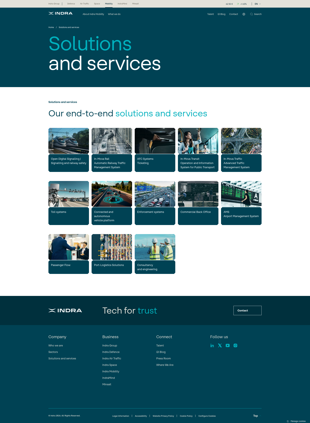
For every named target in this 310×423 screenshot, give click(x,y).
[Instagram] (235, 345)
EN (256, 3)
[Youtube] (228, 345)
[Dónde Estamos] (244, 14)
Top (255, 415)
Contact (243, 310)
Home (51, 27)
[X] (220, 345)
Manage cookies (298, 421)
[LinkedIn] (212, 345)
